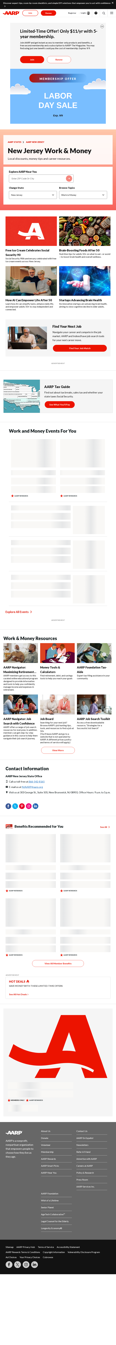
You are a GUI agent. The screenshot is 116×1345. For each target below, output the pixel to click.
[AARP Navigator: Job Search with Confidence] (20, 704)
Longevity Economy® (51, 1228)
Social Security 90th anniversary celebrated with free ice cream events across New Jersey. (31, 260)
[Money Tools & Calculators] (57, 653)
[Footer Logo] (21, 1133)
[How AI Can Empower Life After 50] (31, 281)
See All (103, 827)
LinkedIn (35, 806)
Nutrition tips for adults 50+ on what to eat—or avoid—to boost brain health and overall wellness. (84, 255)
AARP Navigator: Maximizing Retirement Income (18, 672)
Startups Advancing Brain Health (80, 300)
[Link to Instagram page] (26, 1264)
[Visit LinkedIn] (34, 1264)
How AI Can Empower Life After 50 (29, 300)
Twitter (15, 806)
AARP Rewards (48, 1158)
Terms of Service (46, 1247)
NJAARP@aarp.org (32, 787)
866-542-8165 (36, 781)
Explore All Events (17, 612)
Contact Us (81, 1131)
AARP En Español (84, 1138)
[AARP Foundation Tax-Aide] (94, 653)
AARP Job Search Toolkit (93, 719)
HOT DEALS (17, 981)
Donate (44, 1138)
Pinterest (22, 806)
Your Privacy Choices (30, 1257)
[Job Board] (57, 704)
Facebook (8, 806)
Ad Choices (11, 1257)
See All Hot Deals (18, 994)
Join (32, 59)
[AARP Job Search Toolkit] (94, 704)
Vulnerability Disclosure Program (84, 1252)
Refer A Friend (83, 1151)
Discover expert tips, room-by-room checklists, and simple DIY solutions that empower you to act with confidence (56, 3)
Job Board (46, 719)
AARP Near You (48, 1172)
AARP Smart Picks (50, 1165)
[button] (103, 13)
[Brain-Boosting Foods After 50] (84, 231)
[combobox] (41, 178)
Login (83, 13)
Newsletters (82, 1145)
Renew (59, 59)
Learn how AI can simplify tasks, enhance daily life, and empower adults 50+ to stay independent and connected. (30, 306)
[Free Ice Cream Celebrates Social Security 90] (31, 231)
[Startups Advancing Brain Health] (84, 281)
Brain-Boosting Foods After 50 (79, 250)
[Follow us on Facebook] (9, 1264)
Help (95, 13)
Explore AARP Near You (23, 171)
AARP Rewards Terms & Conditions (23, 1252)
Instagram (29, 806)
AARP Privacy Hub (25, 1247)
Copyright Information (54, 1252)
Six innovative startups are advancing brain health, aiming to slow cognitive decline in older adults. (83, 305)
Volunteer (46, 1145)
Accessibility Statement (68, 1247)
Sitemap (10, 1247)
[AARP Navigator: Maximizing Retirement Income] (20, 653)
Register (72, 13)
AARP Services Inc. (85, 1186)
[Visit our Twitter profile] (17, 1264)
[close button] (102, 26)
